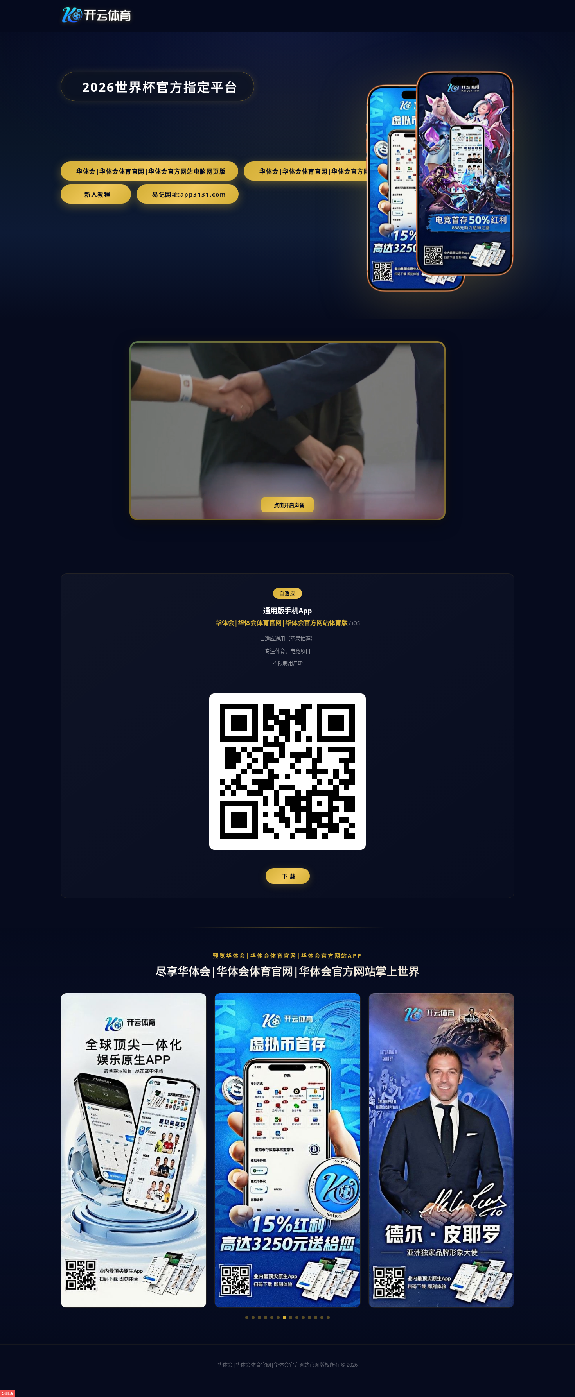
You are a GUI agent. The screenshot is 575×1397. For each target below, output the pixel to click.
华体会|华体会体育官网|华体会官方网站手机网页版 (334, 171)
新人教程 (97, 194)
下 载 (289, 876)
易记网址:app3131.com (189, 194)
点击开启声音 (289, 505)
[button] (246, 1317)
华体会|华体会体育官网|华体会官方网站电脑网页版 (151, 171)
